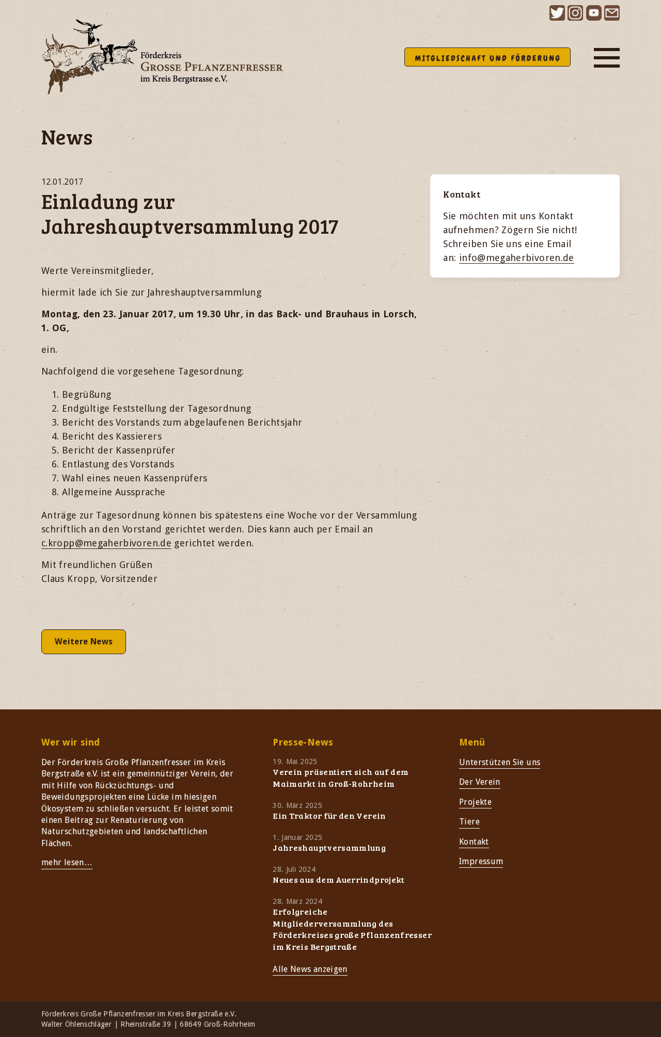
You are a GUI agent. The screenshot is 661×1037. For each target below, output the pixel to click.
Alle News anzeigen (310, 969)
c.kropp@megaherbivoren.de (106, 543)
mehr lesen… (66, 862)
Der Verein (479, 782)
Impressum (481, 861)
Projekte (475, 802)
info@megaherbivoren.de (516, 257)
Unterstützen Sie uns (499, 762)
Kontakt (474, 842)
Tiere (469, 822)
